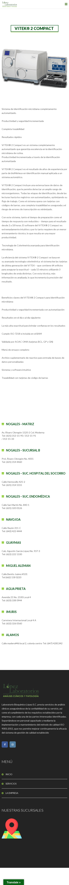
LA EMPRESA (12, 793)
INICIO (9, 774)
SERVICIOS (11, 783)
